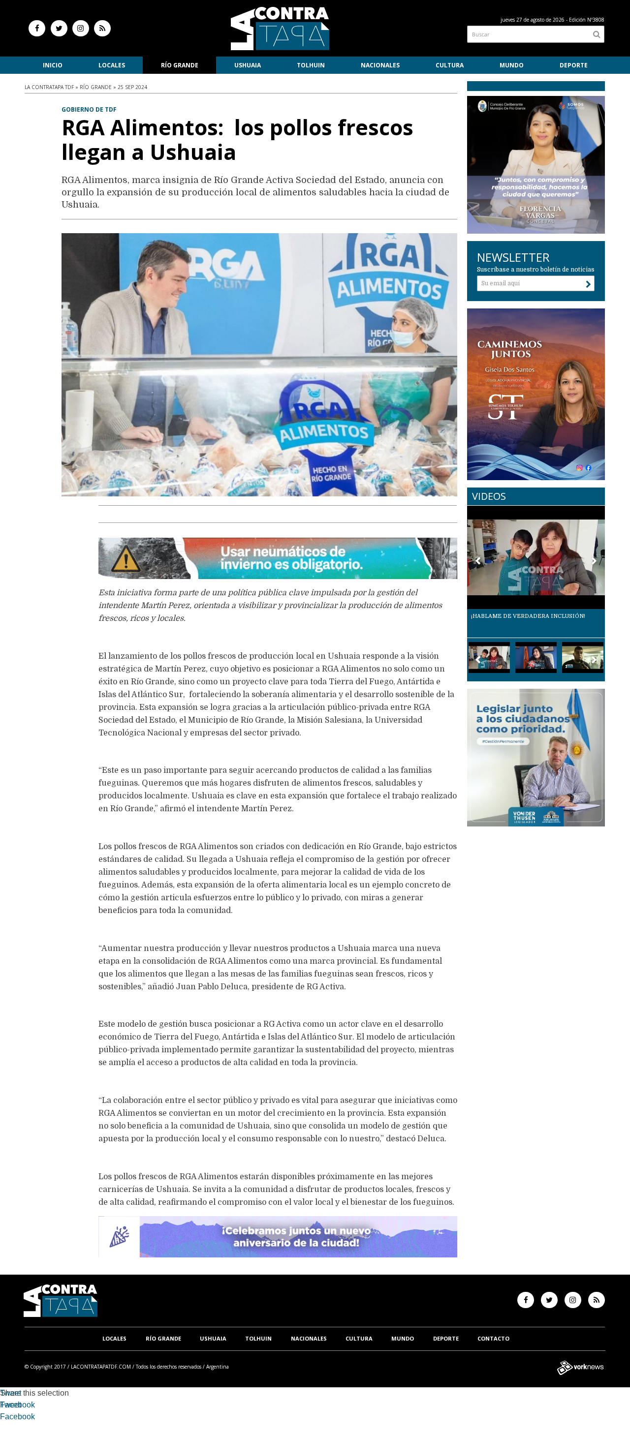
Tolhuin (311, 65)
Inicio (53, 65)
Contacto (493, 1338)
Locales (111, 65)
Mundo (512, 65)
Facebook (17, 1405)
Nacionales (380, 65)
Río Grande (179, 65)
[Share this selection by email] (5, 1418)
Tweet (10, 1393)
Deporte (574, 65)
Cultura (450, 65)
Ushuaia (247, 65)
